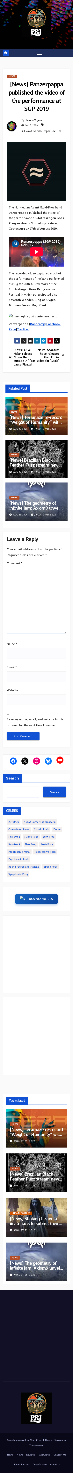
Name (12, 644)
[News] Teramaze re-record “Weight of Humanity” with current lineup (35, 422)
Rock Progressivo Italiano (23, 866)
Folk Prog (14, 836)
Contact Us (60, 1454)
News (12, 76)
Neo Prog (30, 844)
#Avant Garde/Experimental (41, 131)
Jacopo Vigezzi (34, 120)
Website (12, 690)
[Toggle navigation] (39, 53)
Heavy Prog (31, 836)
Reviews (30, 1454)
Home (10, 1454)
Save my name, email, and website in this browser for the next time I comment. (35, 722)
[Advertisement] (36, 954)
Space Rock (50, 866)
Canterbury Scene (18, 829)
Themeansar (36, 1445)
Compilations (40, 1464)
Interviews (44, 1454)
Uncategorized (21, 1213)
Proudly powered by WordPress (25, 1440)
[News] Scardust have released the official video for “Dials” (48, 355)
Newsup (58, 1440)
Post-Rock (47, 844)
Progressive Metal (19, 851)
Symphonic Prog (18, 874)
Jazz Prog (49, 836)
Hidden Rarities (21, 1464)
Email (12, 667)
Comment (14, 563)
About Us (55, 1464)
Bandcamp (37, 324)
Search (12, 778)
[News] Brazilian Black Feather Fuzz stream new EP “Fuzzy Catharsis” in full (35, 465)
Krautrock (14, 844)
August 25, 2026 (24, 1141)
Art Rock (13, 821)
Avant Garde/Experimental (39, 821)
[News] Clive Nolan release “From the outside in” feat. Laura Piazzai (25, 357)
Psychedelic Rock (18, 859)
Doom (57, 829)
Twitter (23, 329)
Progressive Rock (45, 851)
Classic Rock (41, 829)
